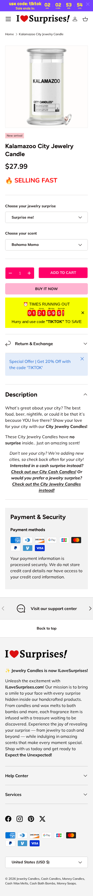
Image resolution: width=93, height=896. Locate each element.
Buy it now (46, 288)
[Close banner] (82, 312)
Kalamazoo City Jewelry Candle (41, 34)
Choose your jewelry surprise (30, 206)
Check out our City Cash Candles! (43, 471)
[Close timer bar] (88, 4)
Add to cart (63, 272)
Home (9, 34)
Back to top (47, 628)
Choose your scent (21, 233)
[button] (85, 19)
